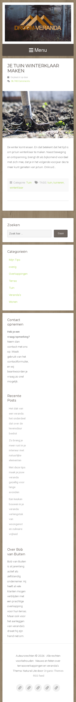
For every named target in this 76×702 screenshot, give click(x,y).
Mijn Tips (14, 259)
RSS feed (38, 675)
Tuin (29, 182)
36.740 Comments (20, 81)
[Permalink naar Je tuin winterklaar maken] (38, 114)
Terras (13, 280)
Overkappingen (18, 273)
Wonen (13, 301)
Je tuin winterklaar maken (33, 68)
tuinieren (59, 182)
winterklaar (16, 187)
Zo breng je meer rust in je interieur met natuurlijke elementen (17, 450)
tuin (50, 182)
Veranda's (15, 294)
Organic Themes (53, 670)
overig (12, 266)
